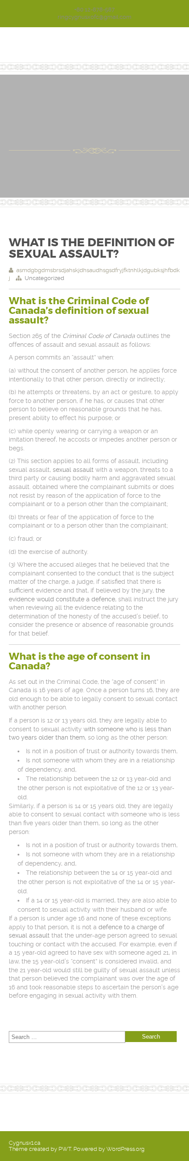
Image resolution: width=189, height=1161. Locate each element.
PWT (64, 1149)
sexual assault (72, 469)
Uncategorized (44, 278)
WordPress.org (125, 1149)
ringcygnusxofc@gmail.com (94, 17)
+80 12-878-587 (94, 9)
